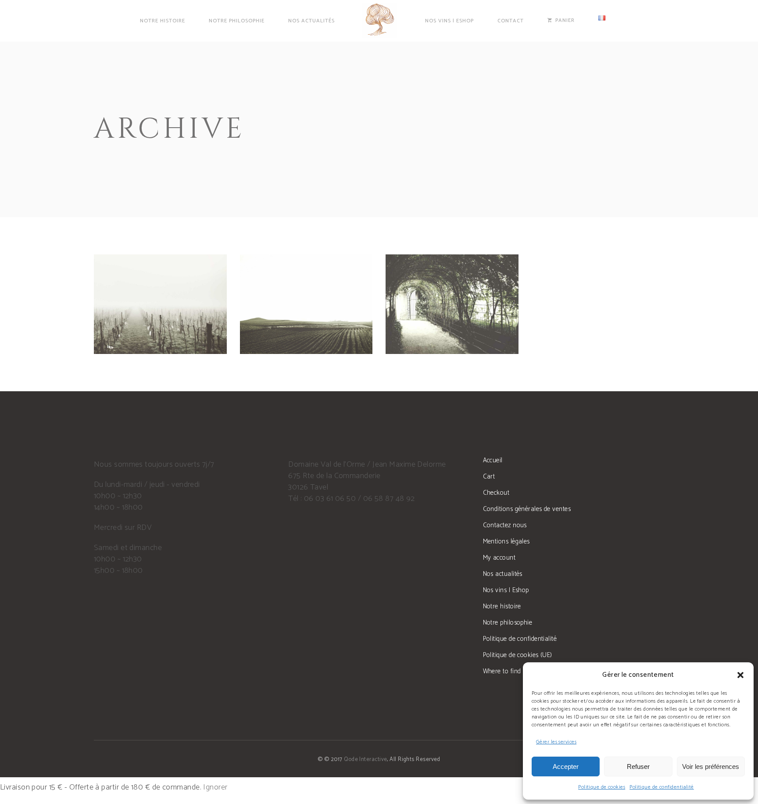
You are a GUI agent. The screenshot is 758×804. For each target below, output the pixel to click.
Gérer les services (556, 742)
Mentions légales (506, 541)
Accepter (566, 766)
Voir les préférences (710, 766)
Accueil (493, 460)
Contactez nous (505, 525)
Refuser (638, 766)
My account (499, 557)
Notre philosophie (508, 622)
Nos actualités (502, 573)
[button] (740, 675)
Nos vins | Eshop (506, 590)
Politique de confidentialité (661, 787)
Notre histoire (502, 606)
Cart (489, 476)
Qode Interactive (365, 759)
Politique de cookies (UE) (517, 655)
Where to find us (506, 671)
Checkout (496, 492)
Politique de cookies (601, 787)
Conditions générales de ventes (527, 509)
